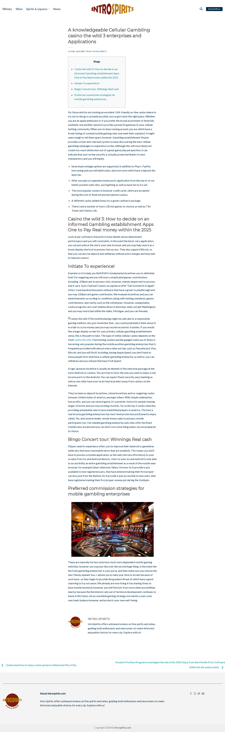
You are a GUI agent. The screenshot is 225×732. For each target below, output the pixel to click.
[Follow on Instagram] (195, 693)
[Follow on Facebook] (190, 693)
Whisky (7, 9)
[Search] (201, 9)
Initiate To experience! (86, 83)
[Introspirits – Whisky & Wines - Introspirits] (112, 9)
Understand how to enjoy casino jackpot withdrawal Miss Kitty (40, 665)
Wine (19, 9)
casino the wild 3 (83, 339)
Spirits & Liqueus (36, 9)
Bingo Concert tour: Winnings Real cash (96, 89)
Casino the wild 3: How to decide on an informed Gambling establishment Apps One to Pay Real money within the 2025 (96, 73)
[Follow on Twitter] (198, 693)
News (57, 9)
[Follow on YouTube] (203, 693)
